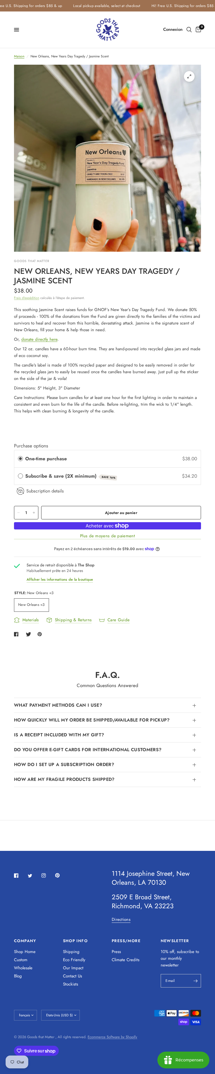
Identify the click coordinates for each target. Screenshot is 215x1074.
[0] (197, 29)
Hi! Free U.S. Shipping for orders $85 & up (178, 6)
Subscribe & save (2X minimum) (70, 476)
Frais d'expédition (26, 297)
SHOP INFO (75, 941)
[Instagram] (47, 875)
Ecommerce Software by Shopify (112, 1037)
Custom (20, 960)
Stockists (70, 984)
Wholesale (23, 968)
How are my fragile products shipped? (64, 779)
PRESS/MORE (126, 941)
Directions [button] (121, 919)
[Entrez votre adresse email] (195, 980)
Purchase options (31, 445)
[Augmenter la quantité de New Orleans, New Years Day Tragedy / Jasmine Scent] (34, 512)
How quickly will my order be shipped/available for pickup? (92, 720)
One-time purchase (46, 458)
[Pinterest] (61, 875)
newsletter (170, 965)
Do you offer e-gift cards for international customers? (88, 749)
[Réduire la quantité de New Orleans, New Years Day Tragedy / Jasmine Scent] (18, 512)
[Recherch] (189, 29)
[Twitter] (34, 876)
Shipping (71, 952)
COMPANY (25, 941)
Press (116, 952)
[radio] (20, 459)
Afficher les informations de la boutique (60, 579)
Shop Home (25, 952)
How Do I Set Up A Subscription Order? (64, 764)
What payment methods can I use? (58, 705)
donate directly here (39, 339)
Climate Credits (125, 960)
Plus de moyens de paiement (107, 536)
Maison (19, 56)
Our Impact (73, 968)
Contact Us (72, 976)
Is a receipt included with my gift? (59, 735)
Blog (18, 976)
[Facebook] (20, 875)
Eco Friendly (74, 960)
